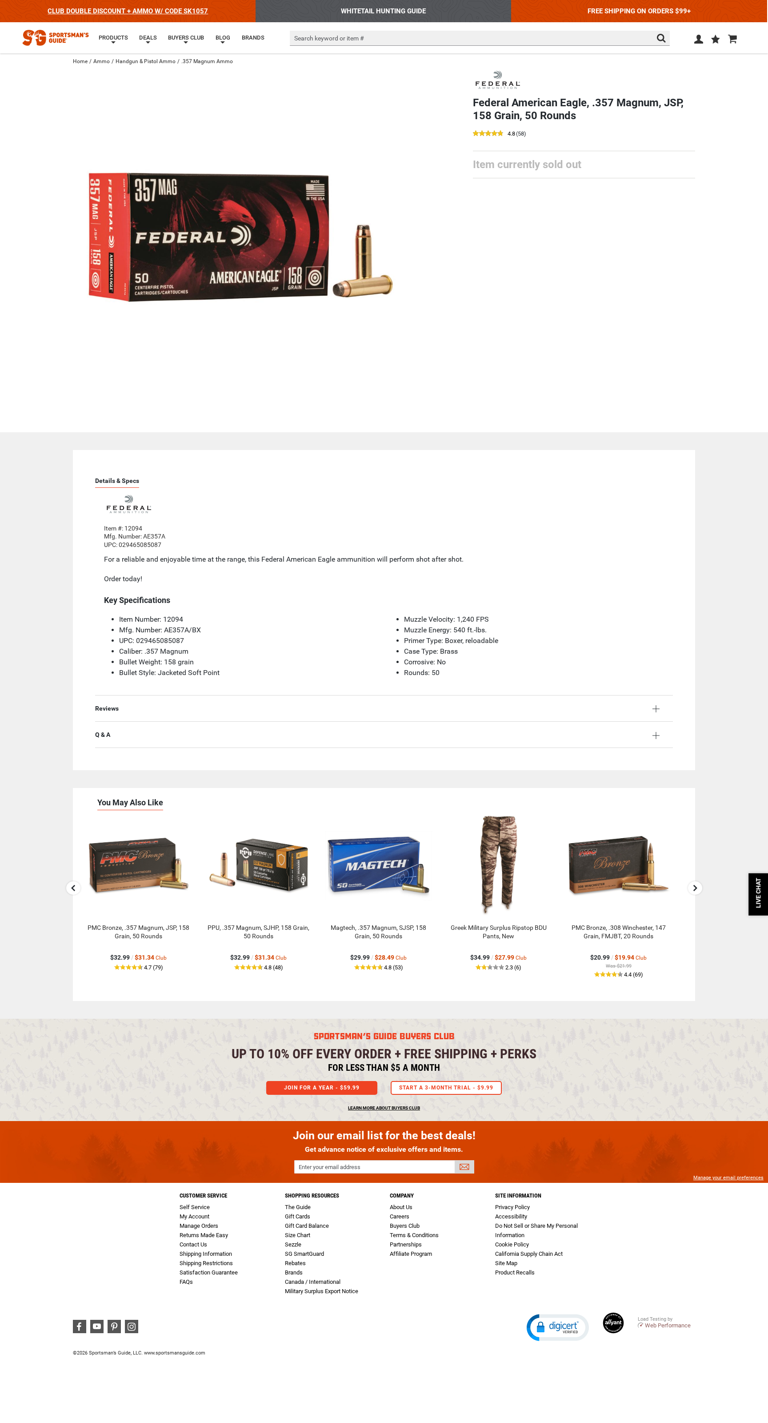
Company (402, 1195)
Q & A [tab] (102, 734)
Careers (399, 1216)
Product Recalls (515, 1272)
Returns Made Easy (204, 1235)
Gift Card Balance (307, 1225)
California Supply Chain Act (529, 1253)
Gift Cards (297, 1216)
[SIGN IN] (698, 40)
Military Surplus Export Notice (321, 1291)
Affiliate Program (411, 1253)
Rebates (295, 1263)
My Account (194, 1216)
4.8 (511, 134)
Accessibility (511, 1216)
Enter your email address (329, 1167)
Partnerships (406, 1244)
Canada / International (312, 1281)
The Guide (298, 1207)
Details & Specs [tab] (117, 480)
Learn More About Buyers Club (384, 1107)
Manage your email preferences (728, 1178)
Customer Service (203, 1195)
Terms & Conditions (414, 1235)
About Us (401, 1207)
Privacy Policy (512, 1207)
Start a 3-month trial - (446, 1088)
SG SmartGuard (304, 1253)
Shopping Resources (312, 1195)
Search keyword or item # (329, 38)
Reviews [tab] (107, 708)
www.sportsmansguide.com (174, 1353)
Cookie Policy (512, 1244)
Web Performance (668, 1325)
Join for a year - (322, 1088)
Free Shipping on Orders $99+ (639, 11)
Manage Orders (199, 1225)
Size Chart (297, 1235)
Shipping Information (206, 1253)
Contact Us (193, 1244)
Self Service (195, 1207)
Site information (518, 1195)
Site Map (506, 1263)
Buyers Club (405, 1225)
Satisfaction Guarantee (209, 1272)
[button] (715, 40)
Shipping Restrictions (206, 1263)
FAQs (186, 1281)
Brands (294, 1272)
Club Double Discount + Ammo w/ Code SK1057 (128, 11)
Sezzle (293, 1244)
